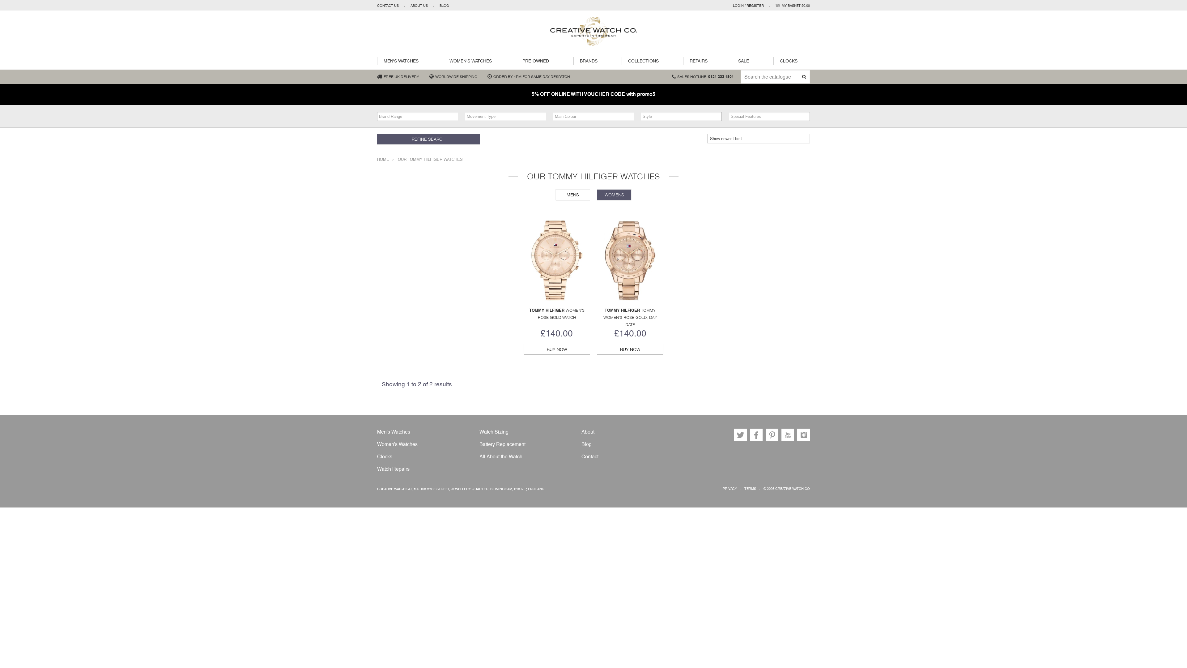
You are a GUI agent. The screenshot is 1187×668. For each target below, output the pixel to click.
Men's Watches (401, 60)
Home (383, 159)
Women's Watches (470, 60)
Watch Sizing (493, 432)
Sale (743, 60)
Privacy (730, 489)
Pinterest (772, 435)
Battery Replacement (502, 444)
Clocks (789, 60)
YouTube (787, 435)
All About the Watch (500, 457)
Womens (614, 195)
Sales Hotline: (705, 77)
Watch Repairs (393, 469)
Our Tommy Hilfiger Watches (430, 159)
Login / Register (748, 5)
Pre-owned (535, 60)
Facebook (756, 435)
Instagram (803, 435)
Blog (444, 5)
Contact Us (388, 5)
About (587, 432)
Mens (573, 195)
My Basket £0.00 (796, 5)
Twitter (740, 435)
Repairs (699, 60)
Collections (643, 60)
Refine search (428, 139)
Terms (750, 489)
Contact (589, 457)
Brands (589, 60)
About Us (419, 5)
